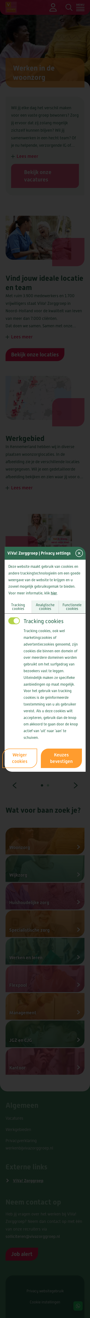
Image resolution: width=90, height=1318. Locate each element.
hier (54, 593)
